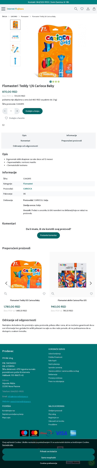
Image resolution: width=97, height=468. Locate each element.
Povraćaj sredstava (55, 378)
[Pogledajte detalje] (5, 293)
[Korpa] (94, 8)
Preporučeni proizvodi (72, 140)
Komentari (25, 140)
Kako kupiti (52, 361)
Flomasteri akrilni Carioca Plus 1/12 (72, 300)
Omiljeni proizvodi (55, 411)
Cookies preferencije (48, 463)
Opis (24, 135)
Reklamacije (52, 374)
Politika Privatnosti (55, 357)
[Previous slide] (6, 283)
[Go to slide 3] (56, 82)
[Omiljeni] (81, 8)
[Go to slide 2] (53, 82)
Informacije (72, 135)
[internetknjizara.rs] (15, 8)
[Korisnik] (88, 8)
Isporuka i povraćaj (55, 367)
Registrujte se (53, 418)
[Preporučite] (4, 125)
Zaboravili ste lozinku (56, 421)
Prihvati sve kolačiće (48, 451)
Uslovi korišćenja (54, 354)
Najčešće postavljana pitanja (12, 414)
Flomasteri (24, 16)
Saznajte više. (7, 445)
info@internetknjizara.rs (18, 396)
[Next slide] (91, 283)
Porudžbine (52, 424)
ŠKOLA (4, 16)
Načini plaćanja (54, 364)
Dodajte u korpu (32, 111)
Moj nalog (52, 414)
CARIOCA (27, 189)
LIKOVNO (14, 16)
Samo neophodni (48, 458)
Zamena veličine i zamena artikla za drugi (63, 371)
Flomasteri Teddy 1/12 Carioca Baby (25, 300)
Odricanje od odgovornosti (25, 146)
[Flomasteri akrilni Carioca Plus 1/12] (72, 274)
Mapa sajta (6, 418)
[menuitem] (15, 25)
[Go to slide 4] (58, 82)
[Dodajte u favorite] (44, 293)
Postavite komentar (48, 235)
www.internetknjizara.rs (20, 401)
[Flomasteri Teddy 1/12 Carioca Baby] (24, 274)
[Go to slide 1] (50, 81)
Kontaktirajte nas (8, 411)
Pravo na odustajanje (56, 381)
